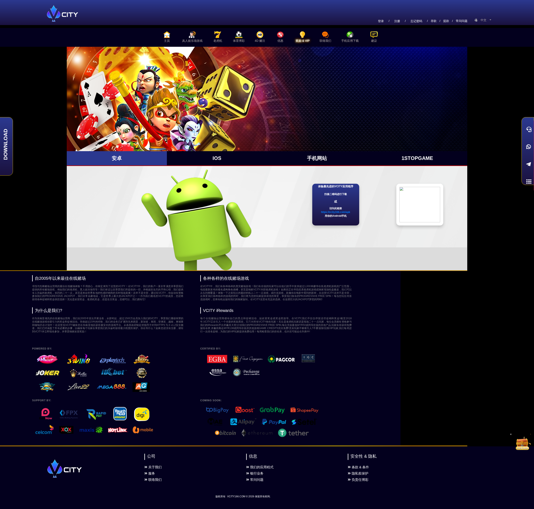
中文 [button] (485, 20)
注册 (397, 21)
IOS (217, 158)
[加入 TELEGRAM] (528, 164)
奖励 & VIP (303, 40)
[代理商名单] (528, 181)
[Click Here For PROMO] (522, 442)
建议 (374, 40)
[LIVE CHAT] (528, 129)
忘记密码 (416, 21)
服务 (151, 473)
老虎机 (217, 40)
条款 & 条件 (360, 467)
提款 (446, 21)
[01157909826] (528, 147)
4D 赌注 (260, 40)
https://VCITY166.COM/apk (335, 212)
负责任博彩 (360, 479)
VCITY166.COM (236, 496)
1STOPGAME (417, 158)
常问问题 (461, 21)
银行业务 (256, 473)
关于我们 (155, 467)
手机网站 (317, 158)
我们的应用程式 (261, 467)
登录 (381, 21)
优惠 (280, 40)
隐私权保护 (360, 473)
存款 (434, 21)
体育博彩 (239, 40)
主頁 (167, 40)
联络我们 (325, 40)
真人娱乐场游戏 (192, 40)
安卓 (117, 158)
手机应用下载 (350, 40)
